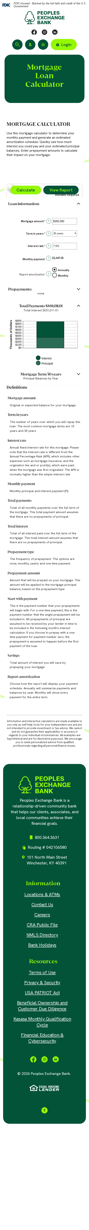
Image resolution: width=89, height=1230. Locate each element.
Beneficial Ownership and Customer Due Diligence (42, 1006)
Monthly (63, 275)
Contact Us (42, 905)
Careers (42, 915)
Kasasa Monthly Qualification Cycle (42, 1022)
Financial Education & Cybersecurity (42, 1038)
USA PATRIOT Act (42, 993)
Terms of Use (42, 972)
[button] (44, 203)
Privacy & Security (42, 983)
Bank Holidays (42, 945)
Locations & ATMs (42, 894)
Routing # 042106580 (47, 847)
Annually (63, 270)
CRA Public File (42, 925)
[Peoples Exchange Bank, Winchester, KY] (44, 784)
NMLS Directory (42, 935)
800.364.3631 (47, 837)
